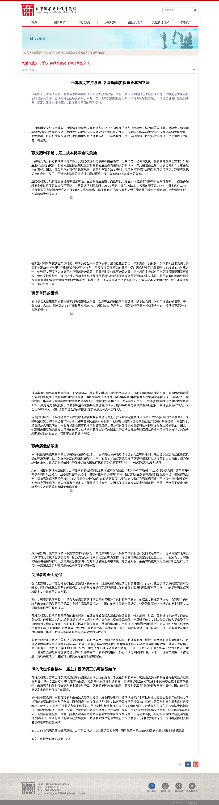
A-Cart (185, 802)
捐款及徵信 (135, 22)
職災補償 (48, 52)
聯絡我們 (186, 22)
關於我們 (59, 22)
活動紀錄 (110, 22)
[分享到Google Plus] (195, 764)
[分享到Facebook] (188, 764)
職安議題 (85, 22)
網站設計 (194, 802)
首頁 (34, 22)
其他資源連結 (160, 22)
